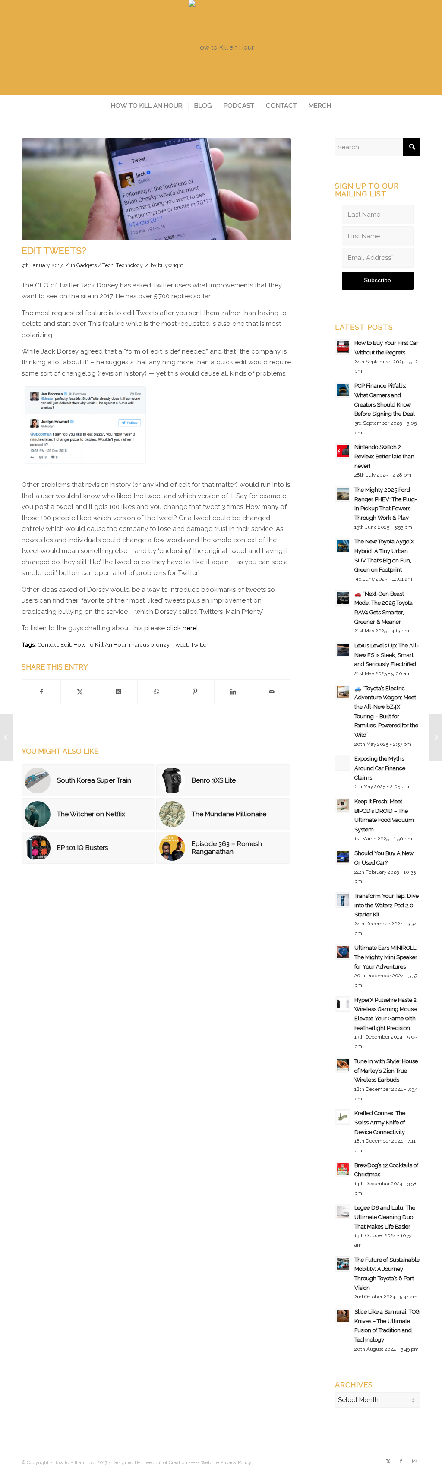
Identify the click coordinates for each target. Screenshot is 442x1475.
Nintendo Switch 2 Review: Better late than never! (384, 456)
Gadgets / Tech (95, 265)
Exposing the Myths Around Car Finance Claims (379, 767)
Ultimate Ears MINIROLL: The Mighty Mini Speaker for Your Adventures (385, 957)
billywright (170, 265)
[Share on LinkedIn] (234, 692)
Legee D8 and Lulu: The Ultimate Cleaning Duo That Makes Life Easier (384, 1216)
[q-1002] (156, 189)
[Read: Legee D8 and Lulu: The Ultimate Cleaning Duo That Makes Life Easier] (342, 1211)
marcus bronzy (149, 644)
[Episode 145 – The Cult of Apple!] (6, 737)
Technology (129, 265)
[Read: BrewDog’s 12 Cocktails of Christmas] (342, 1169)
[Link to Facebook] (401, 1461)
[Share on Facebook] (41, 692)
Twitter (199, 644)
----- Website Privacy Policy (220, 1463)
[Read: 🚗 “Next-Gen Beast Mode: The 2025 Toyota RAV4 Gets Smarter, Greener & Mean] (342, 598)
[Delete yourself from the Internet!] (435, 737)
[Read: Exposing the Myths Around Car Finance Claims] (342, 763)
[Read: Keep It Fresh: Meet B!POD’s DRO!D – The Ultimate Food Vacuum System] (342, 805)
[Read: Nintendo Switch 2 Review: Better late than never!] (342, 451)
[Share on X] (80, 692)
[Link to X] (388, 1461)
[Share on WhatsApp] (157, 692)
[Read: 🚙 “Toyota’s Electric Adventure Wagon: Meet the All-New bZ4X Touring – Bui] (342, 692)
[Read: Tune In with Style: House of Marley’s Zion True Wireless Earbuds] (342, 1065)
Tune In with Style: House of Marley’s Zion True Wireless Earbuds (386, 1070)
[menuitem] (146, 106)
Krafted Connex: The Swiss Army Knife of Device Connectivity (379, 1122)
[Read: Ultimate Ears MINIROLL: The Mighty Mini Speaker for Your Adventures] (342, 952)
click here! (182, 628)
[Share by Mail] (272, 692)
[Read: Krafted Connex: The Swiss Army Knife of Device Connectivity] (342, 1117)
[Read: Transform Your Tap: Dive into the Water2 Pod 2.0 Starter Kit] (342, 900)
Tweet (180, 644)
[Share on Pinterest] (195, 692)
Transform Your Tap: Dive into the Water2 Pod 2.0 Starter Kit (386, 905)
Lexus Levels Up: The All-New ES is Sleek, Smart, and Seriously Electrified (386, 654)
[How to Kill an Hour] (221, 47)
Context (47, 644)
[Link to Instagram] (413, 1461)
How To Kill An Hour (99, 644)
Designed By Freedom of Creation (149, 1463)
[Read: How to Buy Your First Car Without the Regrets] (342, 347)
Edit (65, 644)
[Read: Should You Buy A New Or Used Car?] (342, 857)
